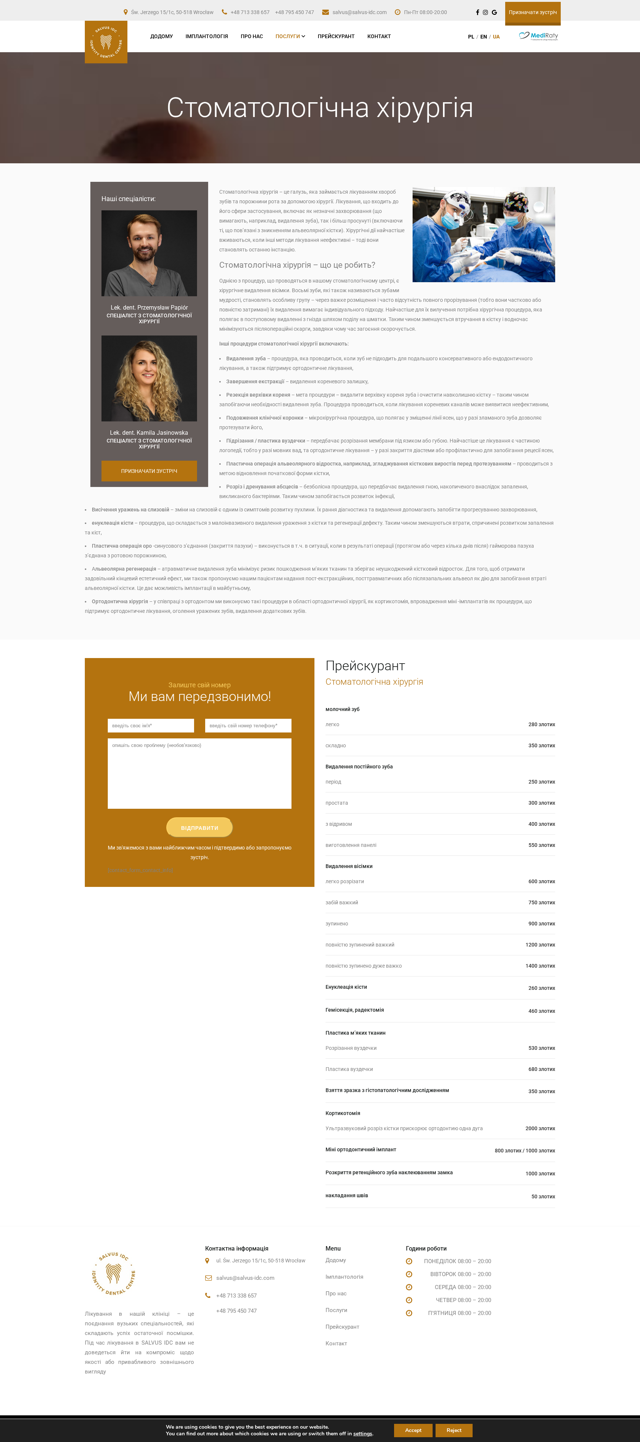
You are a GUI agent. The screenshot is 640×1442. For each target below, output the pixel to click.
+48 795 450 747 (294, 12)
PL (471, 37)
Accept (413, 1430)
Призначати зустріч (533, 12)
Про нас (252, 36)
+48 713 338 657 (250, 12)
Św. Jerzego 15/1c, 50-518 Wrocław (172, 12)
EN (483, 37)
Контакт (379, 36)
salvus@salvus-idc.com (360, 12)
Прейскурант (336, 36)
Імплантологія (207, 36)
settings (362, 1434)
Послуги (288, 36)
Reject (454, 1430)
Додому (161, 36)
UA (496, 37)
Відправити (200, 828)
